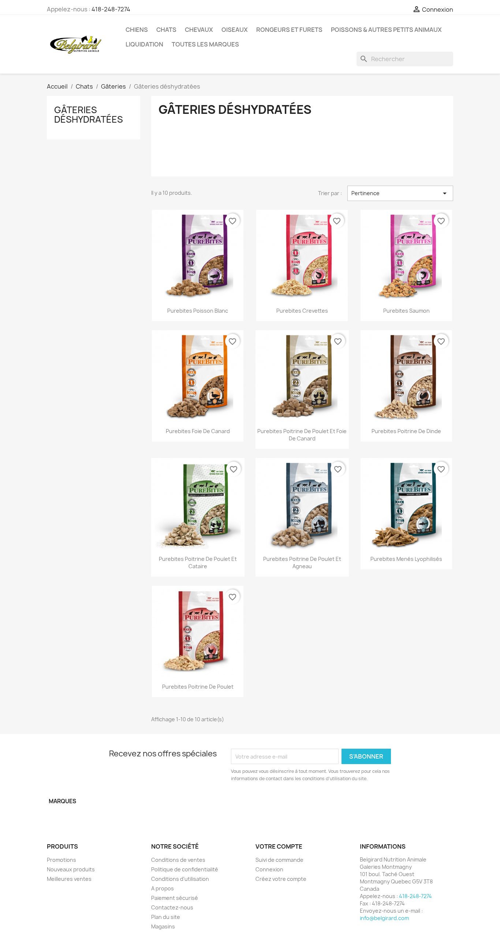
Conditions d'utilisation (180, 878)
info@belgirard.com (384, 918)
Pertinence (400, 193)
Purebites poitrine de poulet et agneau (302, 562)
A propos (162, 888)
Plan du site (165, 916)
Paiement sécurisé (174, 897)
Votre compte (278, 846)
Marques (62, 801)
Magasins (163, 926)
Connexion (269, 869)
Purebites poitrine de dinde (406, 431)
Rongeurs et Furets (289, 30)
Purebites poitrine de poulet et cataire (198, 562)
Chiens (137, 30)
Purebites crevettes (302, 310)
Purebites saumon (406, 310)
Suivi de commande (279, 859)
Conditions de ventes (178, 859)
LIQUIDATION (144, 44)
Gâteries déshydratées (88, 115)
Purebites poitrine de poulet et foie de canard (302, 435)
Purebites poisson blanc (197, 310)
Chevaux (199, 30)
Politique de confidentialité (184, 869)
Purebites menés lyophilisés (406, 558)
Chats (166, 30)
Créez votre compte (280, 878)
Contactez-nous (172, 907)
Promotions (61, 859)
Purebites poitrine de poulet (198, 686)
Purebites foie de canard (198, 431)
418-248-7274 (111, 9)
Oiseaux (234, 30)
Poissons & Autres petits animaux (386, 30)
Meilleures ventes (69, 878)
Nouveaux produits (71, 869)
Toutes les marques (205, 44)
